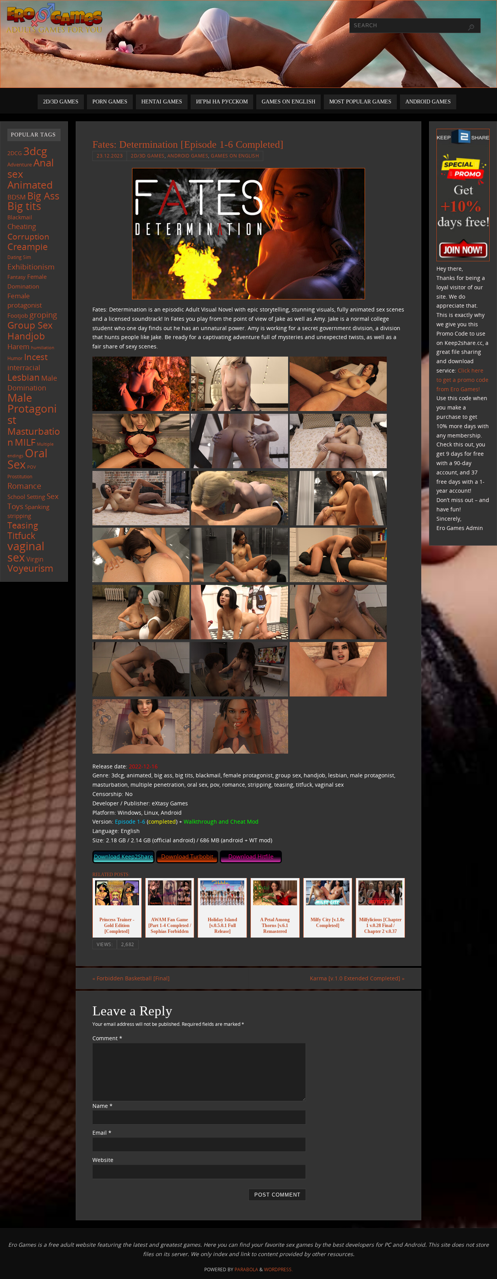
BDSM (16, 196)
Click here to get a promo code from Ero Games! (462, 380)
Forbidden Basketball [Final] (131, 978)
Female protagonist (24, 300)
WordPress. (278, 1269)
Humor (15, 358)
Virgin (34, 559)
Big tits (24, 206)
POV (31, 467)
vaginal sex (25, 551)
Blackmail (19, 217)
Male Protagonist (32, 408)
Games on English (235, 155)
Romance (24, 485)
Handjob (26, 335)
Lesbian (23, 377)
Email (101, 1132)
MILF (25, 442)
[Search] (471, 27)
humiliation (42, 347)
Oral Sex (27, 458)
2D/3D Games (148, 155)
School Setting (26, 496)
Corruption (28, 236)
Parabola (246, 1269)
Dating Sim (19, 257)
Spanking (37, 507)
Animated (30, 185)
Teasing (22, 525)
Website (102, 1160)
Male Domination (32, 382)
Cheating (21, 226)
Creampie (27, 246)
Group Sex (30, 324)
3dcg (35, 150)
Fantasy (16, 276)
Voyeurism (30, 568)
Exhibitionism (31, 266)
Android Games (188, 155)
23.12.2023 (110, 155)
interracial (23, 367)
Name (102, 1105)
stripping (19, 516)
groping (43, 314)
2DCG (14, 153)
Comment (107, 1038)
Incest (36, 356)
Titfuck (21, 535)
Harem (18, 346)
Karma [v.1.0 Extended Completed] (357, 978)
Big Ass (43, 195)
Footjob (17, 315)
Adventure (19, 164)
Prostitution (19, 476)
